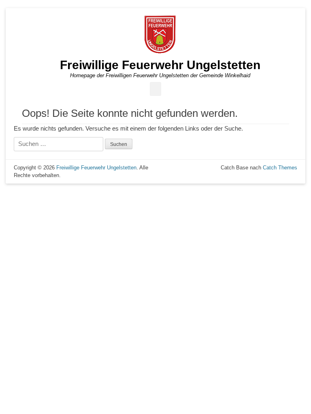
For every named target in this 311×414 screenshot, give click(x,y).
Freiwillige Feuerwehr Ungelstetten (160, 65)
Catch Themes (280, 168)
